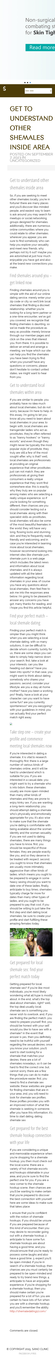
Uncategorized (25, 160)
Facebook (24, 1353)
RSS (34, 1353)
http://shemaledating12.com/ (28, 1311)
